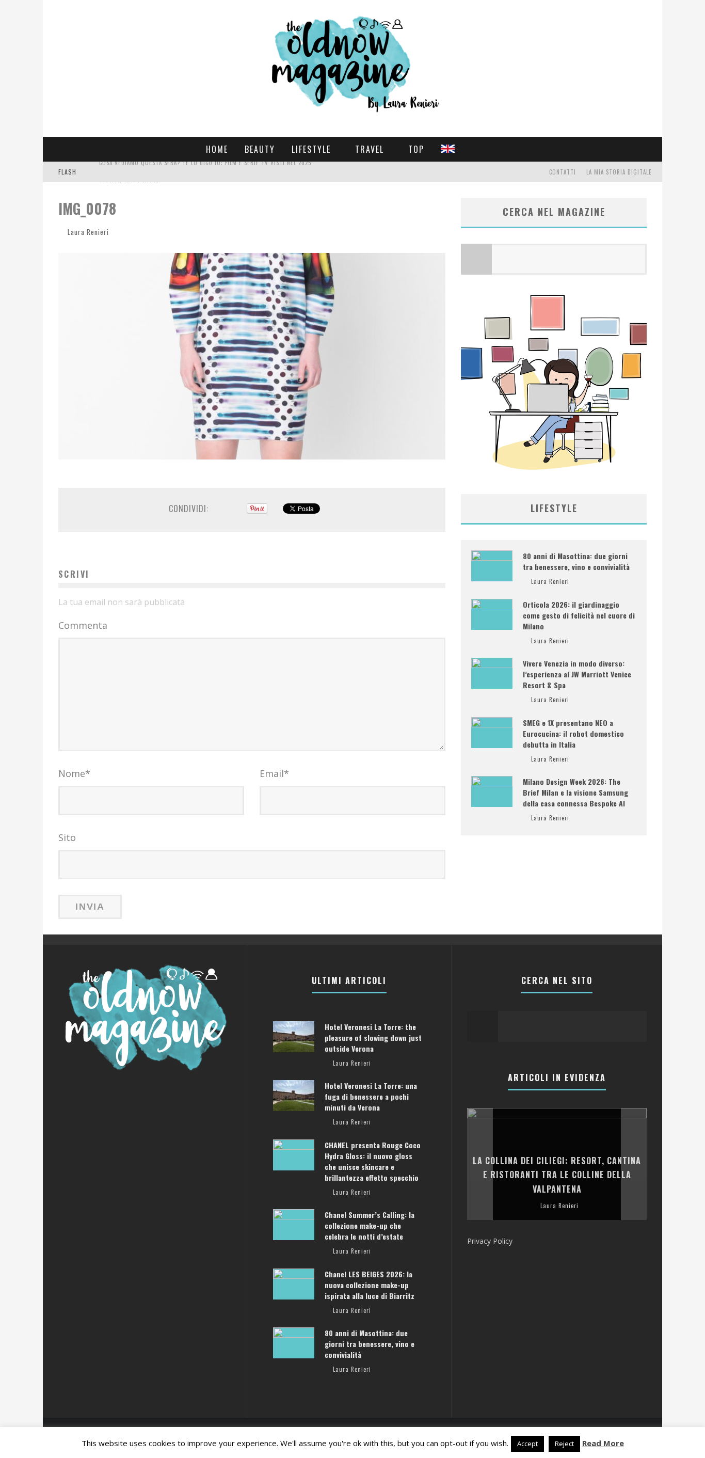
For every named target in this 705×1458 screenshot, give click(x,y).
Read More (603, 1443)
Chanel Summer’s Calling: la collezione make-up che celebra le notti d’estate (369, 1225)
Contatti (562, 172)
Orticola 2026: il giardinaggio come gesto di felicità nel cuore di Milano (579, 615)
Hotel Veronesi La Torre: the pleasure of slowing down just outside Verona (373, 1037)
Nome (74, 773)
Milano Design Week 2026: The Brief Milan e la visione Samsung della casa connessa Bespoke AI (575, 792)
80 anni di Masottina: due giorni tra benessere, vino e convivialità (576, 561)
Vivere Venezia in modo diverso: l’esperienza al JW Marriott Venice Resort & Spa (577, 674)
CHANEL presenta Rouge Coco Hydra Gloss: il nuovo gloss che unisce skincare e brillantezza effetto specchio (373, 1161)
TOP (416, 149)
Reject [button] (564, 1443)
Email (274, 773)
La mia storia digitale (619, 172)
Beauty (260, 149)
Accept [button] (527, 1443)
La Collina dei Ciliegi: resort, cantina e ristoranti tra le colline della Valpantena (557, 1174)
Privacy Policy (489, 1241)
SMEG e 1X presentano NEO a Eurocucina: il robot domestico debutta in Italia (573, 733)
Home (217, 149)
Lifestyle (311, 149)
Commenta (82, 625)
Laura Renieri (88, 232)
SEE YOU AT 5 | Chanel (130, 173)
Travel (369, 149)
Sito (67, 837)
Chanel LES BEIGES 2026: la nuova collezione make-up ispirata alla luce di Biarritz (369, 1285)
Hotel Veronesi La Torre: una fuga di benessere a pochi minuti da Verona (371, 1096)
